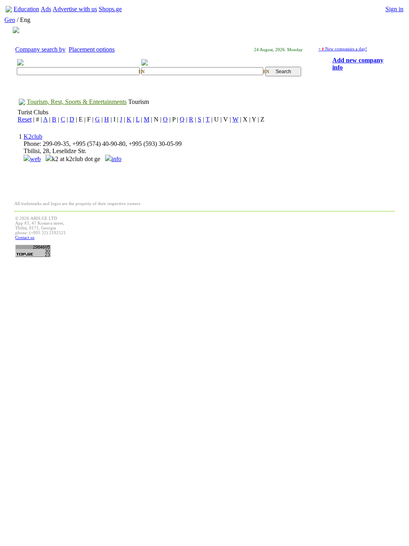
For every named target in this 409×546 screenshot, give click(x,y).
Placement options (92, 49)
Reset (25, 119)
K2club (33, 136)
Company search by (40, 49)
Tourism (138, 101)
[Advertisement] (248, 234)
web (35, 158)
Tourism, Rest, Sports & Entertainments (77, 101)
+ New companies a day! (342, 48)
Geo (9, 19)
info (116, 158)
